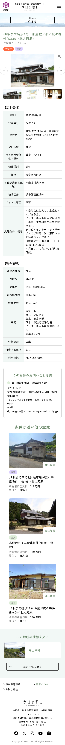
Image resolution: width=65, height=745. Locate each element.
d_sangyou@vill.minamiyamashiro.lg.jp (32, 411)
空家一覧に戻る (32, 666)
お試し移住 (12, 689)
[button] (12, 94)
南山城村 (34, 650)
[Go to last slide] (4, 70)
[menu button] (58, 6)
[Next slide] (61, 70)
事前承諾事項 (13, 684)
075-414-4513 (38, 721)
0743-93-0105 (23, 399)
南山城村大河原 (35, 182)
